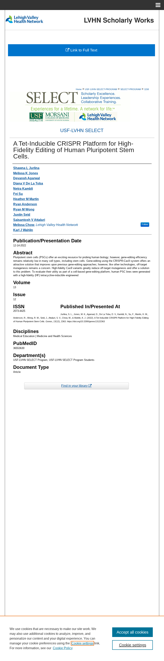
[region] (82, 638)
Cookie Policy (63, 648)
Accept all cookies (132, 632)
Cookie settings (82, 643)
